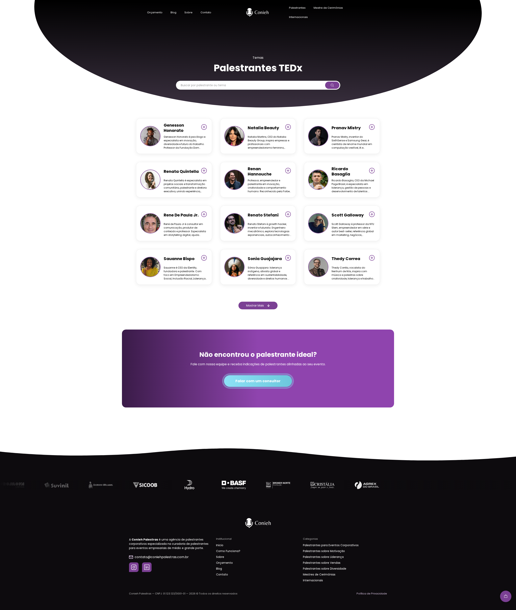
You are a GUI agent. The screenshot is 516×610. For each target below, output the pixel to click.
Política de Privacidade (372, 593)
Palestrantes (297, 8)
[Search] (332, 85)
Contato (206, 12)
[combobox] (250, 85)
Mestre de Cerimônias (328, 8)
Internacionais (298, 17)
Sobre (188, 12)
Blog (173, 12)
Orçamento (154, 12)
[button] (258, 305)
